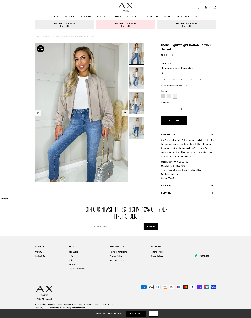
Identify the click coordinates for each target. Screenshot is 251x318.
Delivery (72, 260)
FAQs (71, 256)
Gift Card (183, 16)
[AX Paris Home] (125, 7)
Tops (118, 16)
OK (153, 313)
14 (191, 79)
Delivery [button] (166, 185)
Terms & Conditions (118, 251)
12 (182, 79)
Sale (197, 16)
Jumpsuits (103, 16)
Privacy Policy (116, 256)
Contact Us (40, 256)
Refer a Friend (157, 251)
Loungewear (151, 16)
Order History (157, 256)
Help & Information (77, 268)
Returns (72, 264)
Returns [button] (166, 192)
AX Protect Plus (117, 260)
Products (47, 36)
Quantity (165, 102)
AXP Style (39, 251)
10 (173, 79)
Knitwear (132, 16)
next (125, 113)
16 (199, 79)
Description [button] (168, 134)
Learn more (136, 313)
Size (163, 73)
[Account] (203, 7)
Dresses (69, 16)
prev (38, 113)
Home (37, 36)
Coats (168, 16)
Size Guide (183, 85)
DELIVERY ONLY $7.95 (64, 24)
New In (55, 16)
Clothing (85, 16)
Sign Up (151, 226)
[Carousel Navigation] (81, 113)
